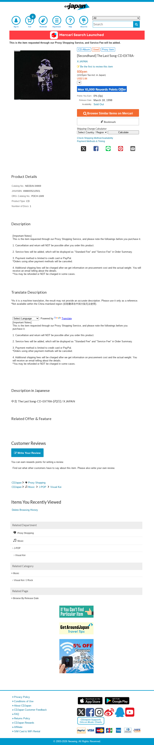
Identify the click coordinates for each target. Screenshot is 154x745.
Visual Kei (55, 487)
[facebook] (90, 712)
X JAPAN (82, 61)
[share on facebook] (96, 147)
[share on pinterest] (120, 147)
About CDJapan (22, 705)
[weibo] (109, 712)
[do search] (136, 24)
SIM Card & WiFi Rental (27, 731)
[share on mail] (133, 147)
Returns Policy (22, 718)
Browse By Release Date (26, 598)
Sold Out (99, 104)
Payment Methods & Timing (91, 141)
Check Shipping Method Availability (95, 138)
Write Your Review (29, 452)
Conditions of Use (23, 701)
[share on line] (108, 147)
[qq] (120, 712)
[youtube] (129, 712)
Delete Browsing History (25, 510)
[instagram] (99, 712)
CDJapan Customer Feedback (30, 709)
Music (31, 487)
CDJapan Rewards (24, 722)
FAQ (16, 714)
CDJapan (17, 482)
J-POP (42, 487)
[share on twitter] (83, 147)
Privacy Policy (22, 697)
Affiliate (18, 727)
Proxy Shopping (36, 482)
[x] (81, 712)
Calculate (123, 132)
